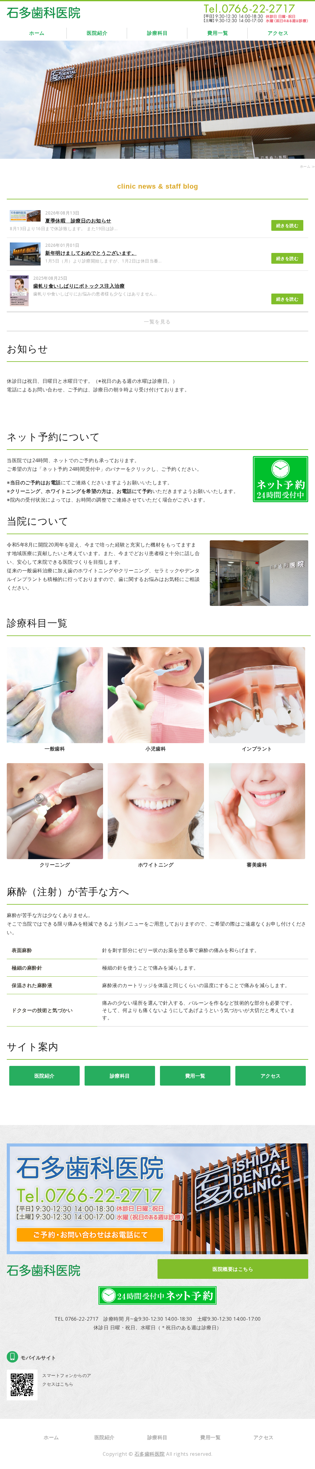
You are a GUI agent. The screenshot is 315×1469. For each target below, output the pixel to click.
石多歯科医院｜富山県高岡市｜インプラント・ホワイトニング (44, 11)
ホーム (37, 33)
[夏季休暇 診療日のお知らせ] (25, 217)
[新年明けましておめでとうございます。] (25, 261)
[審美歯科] (257, 854)
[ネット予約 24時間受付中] (280, 497)
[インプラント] (257, 738)
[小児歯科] (156, 738)
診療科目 (157, 33)
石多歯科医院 (149, 1454)
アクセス (278, 33)
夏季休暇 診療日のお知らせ (78, 220)
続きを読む (287, 225)
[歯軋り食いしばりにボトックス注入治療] (19, 302)
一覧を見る (157, 321)
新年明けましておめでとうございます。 (91, 253)
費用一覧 (217, 33)
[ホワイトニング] (156, 854)
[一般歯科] (55, 738)
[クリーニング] (55, 854)
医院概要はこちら (233, 1269)
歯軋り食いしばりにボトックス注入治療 (79, 285)
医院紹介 (97, 33)
